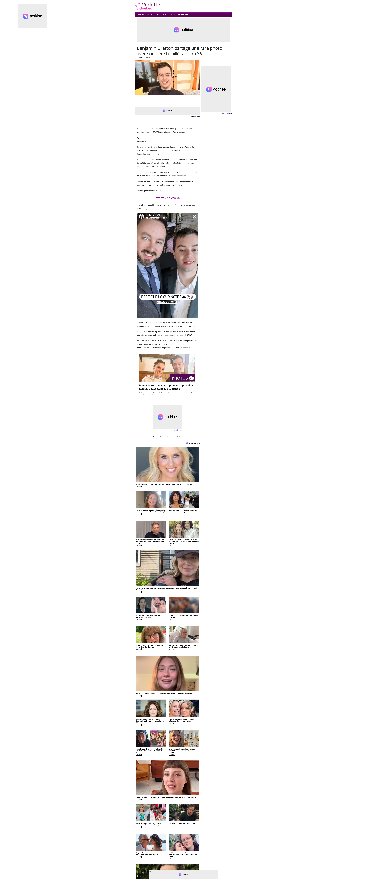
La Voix (157, 15)
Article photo (182, 15)
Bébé (164, 15)
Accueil (141, 15)
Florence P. (141, 57)
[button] (229, 15)
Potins (149, 15)
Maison (172, 15)
